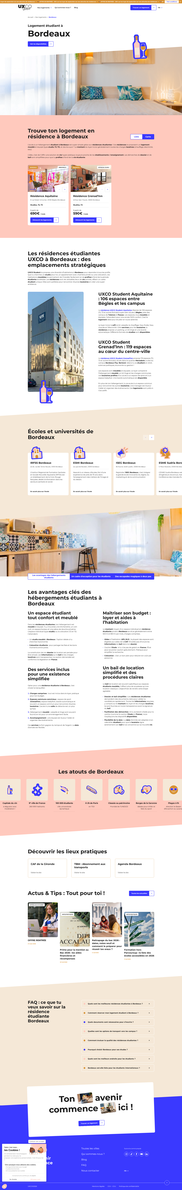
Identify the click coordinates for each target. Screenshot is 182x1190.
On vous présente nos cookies (15, 1171)
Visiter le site (36, 873)
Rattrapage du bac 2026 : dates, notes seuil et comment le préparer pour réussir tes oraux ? (107, 944)
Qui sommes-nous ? (63, 8)
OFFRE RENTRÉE (37, 940)
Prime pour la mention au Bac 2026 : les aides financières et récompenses (74, 954)
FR (159, 8)
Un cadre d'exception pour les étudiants (91, 576)
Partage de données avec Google (16, 1167)
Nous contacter (90, 1171)
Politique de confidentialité (129, 1186)
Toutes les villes (90, 1148)
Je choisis (13, 1179)
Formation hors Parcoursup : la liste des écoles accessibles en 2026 (139, 953)
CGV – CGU (112, 1186)
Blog (76, 8)
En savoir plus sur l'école (39, 491)
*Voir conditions (172, 1)
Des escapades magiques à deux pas (133, 576)
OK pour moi (35, 1179)
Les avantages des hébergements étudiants (49, 576)
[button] (4, 1186)
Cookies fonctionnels (12, 1169)
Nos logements (43, 8)
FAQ (83, 1165)
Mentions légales (98, 1186)
